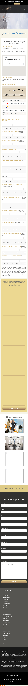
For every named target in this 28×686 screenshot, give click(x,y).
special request (4, 561)
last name (3, 509)
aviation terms (6, 629)
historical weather (6, 622)
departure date (4, 542)
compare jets (5, 601)
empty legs (5, 595)
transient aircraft (6, 597)
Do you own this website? (9, 63)
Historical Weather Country (17, 33)
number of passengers (5, 554)
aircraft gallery (6, 599)
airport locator (6, 605)
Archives (5, 643)
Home (3, 32)
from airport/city (4, 528)
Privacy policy (18, 677)
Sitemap (17, 679)
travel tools (5, 609)
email (2, 522)
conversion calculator (7, 616)
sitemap (4, 639)
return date (3, 548)
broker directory (6, 633)
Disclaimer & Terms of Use (9, 679)
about (4, 637)
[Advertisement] (14, 301)
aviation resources (7, 626)
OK (21, 63)
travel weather (6, 620)
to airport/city (4, 535)
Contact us (5, 624)
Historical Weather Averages (12, 32)
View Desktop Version (14, 681)
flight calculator (6, 612)
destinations (5, 607)
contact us (22, 679)
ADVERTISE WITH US (14, 408)
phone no (6, 515)
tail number (5, 635)
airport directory (6, 603)
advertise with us (10, 677)
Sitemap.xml (5, 641)
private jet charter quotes (8, 593)
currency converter (7, 614)
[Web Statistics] (2, 685)
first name (3, 503)
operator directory (7, 631)
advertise (5, 618)
